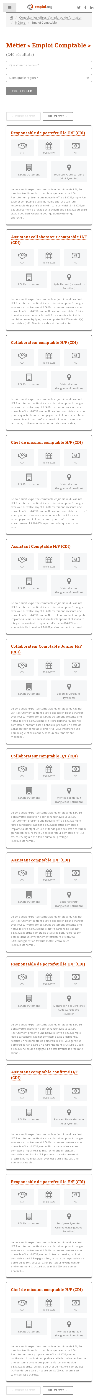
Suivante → (58, 116)
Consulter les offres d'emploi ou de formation (50, 17)
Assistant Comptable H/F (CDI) (40, 546)
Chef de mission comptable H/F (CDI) (47, 442)
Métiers (20, 22)
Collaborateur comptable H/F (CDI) (44, 342)
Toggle (10, 8)
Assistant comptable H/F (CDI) (40, 860)
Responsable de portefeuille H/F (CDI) (48, 132)
